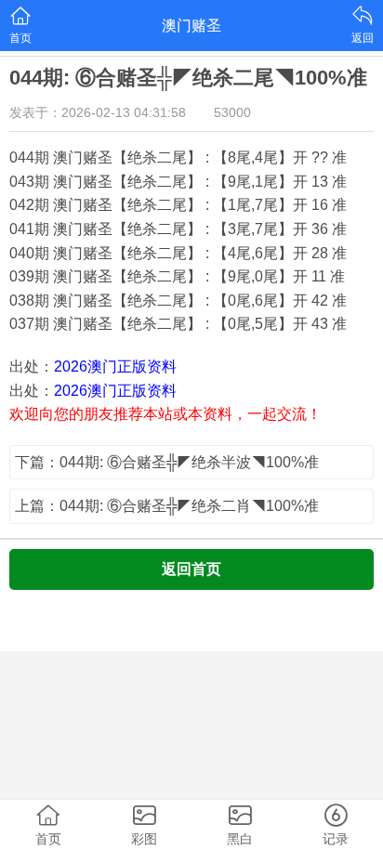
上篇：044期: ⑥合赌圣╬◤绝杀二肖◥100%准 (167, 506)
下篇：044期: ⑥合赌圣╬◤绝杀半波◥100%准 (167, 462)
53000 (232, 112)
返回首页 (191, 569)
